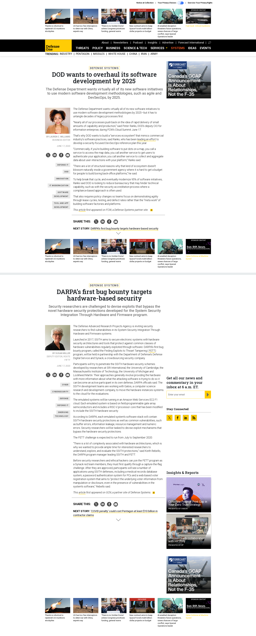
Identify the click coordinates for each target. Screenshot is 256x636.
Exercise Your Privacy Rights (200, 3)
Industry (66, 54)
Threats (82, 48)
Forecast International (191, 42)
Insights (152, 42)
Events (205, 48)
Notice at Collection (144, 3)
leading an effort (146, 139)
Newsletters (120, 42)
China (133, 54)
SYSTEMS (178, 48)
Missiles (99, 54)
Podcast (138, 42)
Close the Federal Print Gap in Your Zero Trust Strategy (187, 503)
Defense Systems (104, 68)
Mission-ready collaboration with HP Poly (186, 539)
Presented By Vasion (178, 509)
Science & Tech (135, 48)
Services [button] (158, 48)
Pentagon (82, 54)
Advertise (167, 42)
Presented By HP (175, 545)
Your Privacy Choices (167, 3)
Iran (144, 54)
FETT (152, 350)
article (82, 209)
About (105, 42)
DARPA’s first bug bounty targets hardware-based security (124, 228)
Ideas (192, 48)
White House (116, 54)
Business (113, 48)
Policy (97, 48)
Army (154, 54)
